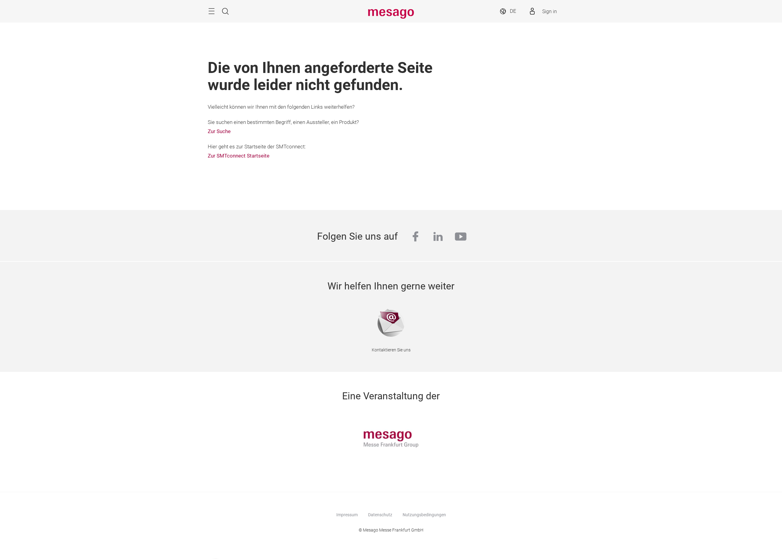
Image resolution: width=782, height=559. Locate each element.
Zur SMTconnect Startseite (238, 156)
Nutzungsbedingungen (424, 514)
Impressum (347, 514)
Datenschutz (380, 514)
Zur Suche (219, 131)
